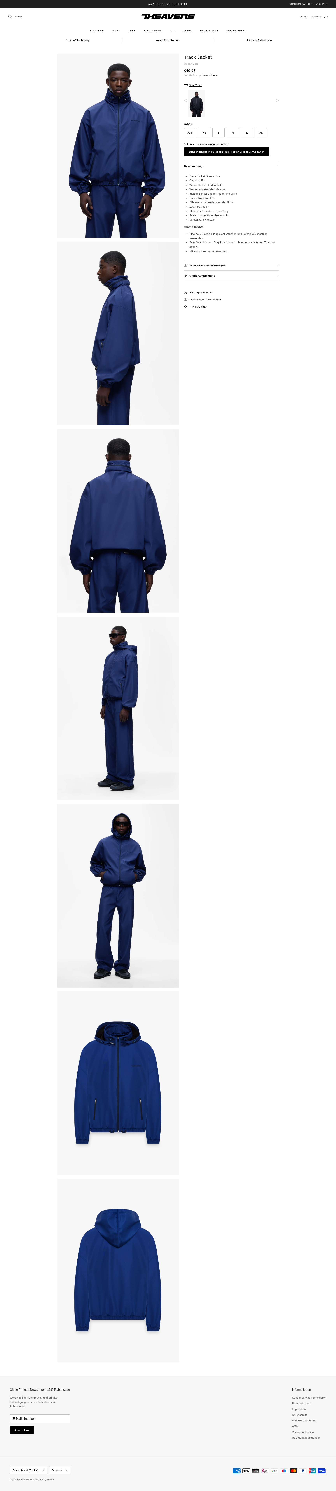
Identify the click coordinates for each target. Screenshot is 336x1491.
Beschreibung (193, 166)
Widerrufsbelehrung (304, 1420)
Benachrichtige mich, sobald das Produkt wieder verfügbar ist (226, 151)
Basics (132, 30)
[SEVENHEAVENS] (168, 16)
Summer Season (152, 30)
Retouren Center (209, 30)
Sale (172, 30)
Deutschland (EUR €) (300, 4)
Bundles (187, 30)
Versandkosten (210, 75)
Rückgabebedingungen (306, 1437)
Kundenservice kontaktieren (309, 1397)
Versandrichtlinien (303, 1432)
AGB (295, 1426)
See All (116, 30)
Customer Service (236, 30)
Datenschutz (299, 1414)
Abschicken (22, 1430)
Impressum (299, 1409)
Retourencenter (301, 1403)
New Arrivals (97, 30)
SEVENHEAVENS (25, 1479)
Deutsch (320, 4)
